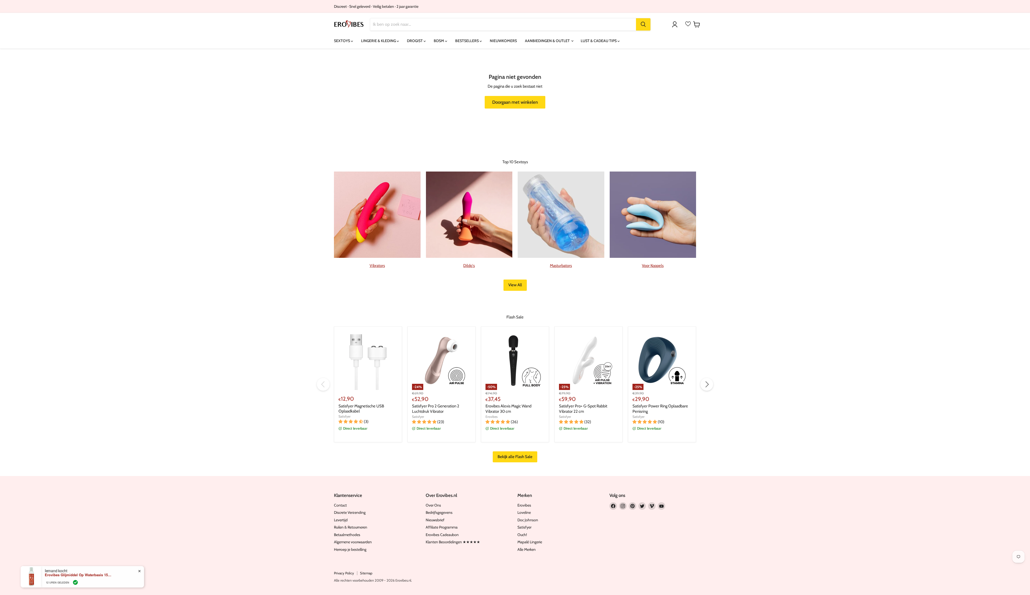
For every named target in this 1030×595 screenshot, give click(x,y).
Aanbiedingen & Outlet (548, 40)
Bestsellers (467, 40)
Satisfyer (345, 416)
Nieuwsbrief (435, 520)
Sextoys (342, 40)
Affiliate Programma (442, 527)
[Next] (706, 384)
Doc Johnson (527, 520)
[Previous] (323, 384)
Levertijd (341, 520)
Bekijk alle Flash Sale (515, 456)
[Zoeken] (643, 24)
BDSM (439, 40)
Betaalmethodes (347, 534)
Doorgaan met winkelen (515, 102)
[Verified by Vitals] (75, 581)
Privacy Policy (344, 573)
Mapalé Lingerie (529, 542)
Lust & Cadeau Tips (599, 40)
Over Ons (433, 505)
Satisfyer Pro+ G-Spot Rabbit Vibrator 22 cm (583, 409)
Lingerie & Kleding (379, 40)
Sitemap (366, 573)
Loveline (524, 512)
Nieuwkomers (503, 40)
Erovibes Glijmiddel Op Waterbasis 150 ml (78, 574)
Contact (340, 505)
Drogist (415, 40)
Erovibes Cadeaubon (442, 534)
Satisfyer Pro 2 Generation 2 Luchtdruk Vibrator (435, 409)
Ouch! (522, 534)
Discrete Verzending (350, 512)
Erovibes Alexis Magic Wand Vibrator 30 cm (508, 409)
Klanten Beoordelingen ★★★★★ (453, 542)
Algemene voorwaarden (353, 542)
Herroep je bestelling (350, 549)
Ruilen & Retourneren (350, 527)
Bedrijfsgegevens (439, 512)
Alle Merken (526, 549)
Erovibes (491, 417)
